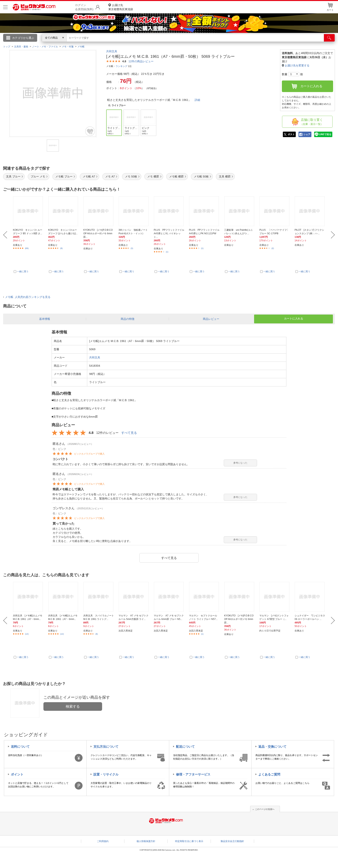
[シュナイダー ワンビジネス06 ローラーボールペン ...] (310, 597)
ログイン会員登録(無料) (84, 7)
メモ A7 (110, 176)
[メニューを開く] (5, 7)
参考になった (240, 462)
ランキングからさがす (153, 43)
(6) (96, 634)
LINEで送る (325, 134)
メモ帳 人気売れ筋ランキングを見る (27, 297)
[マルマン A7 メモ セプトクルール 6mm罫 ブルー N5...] (169, 597)
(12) (27, 634)
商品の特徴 (127, 318)
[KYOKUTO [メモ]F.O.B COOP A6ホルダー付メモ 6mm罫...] (239, 597)
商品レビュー (211, 318)
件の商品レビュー (141, 61)
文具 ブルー (13, 176)
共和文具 (111, 51)
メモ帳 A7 (89, 176)
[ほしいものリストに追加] (90, 131)
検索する (73, 706)
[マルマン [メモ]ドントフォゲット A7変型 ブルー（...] (274, 597)
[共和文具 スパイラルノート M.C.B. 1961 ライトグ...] (98, 597)
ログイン (85, 44)
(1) (167, 252)
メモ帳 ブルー (64, 176)
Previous (5, 235)
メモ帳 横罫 (176, 176)
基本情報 (44, 318)
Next (333, 235)
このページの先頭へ (264, 809)
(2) (272, 248)
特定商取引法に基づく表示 (189, 841)
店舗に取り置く (311, 122)
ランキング (121, 66)
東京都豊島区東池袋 (120, 7)
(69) (27, 248)
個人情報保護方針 (146, 841)
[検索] (329, 38)
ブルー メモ (38, 176)
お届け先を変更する (297, 65)
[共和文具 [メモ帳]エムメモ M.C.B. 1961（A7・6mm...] (28, 597)
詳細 (197, 99)
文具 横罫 (225, 176)
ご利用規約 (103, 841)
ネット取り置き (219, 43)
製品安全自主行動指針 (232, 841)
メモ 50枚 (131, 176)
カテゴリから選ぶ (23, 37)
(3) (132, 248)
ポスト (291, 134)
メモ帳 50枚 (201, 176)
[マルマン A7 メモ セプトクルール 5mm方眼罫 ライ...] (134, 597)
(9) (61, 248)
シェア (306, 134)
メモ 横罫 (153, 176)
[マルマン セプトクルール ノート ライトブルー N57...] (204, 597)
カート (330, 10)
